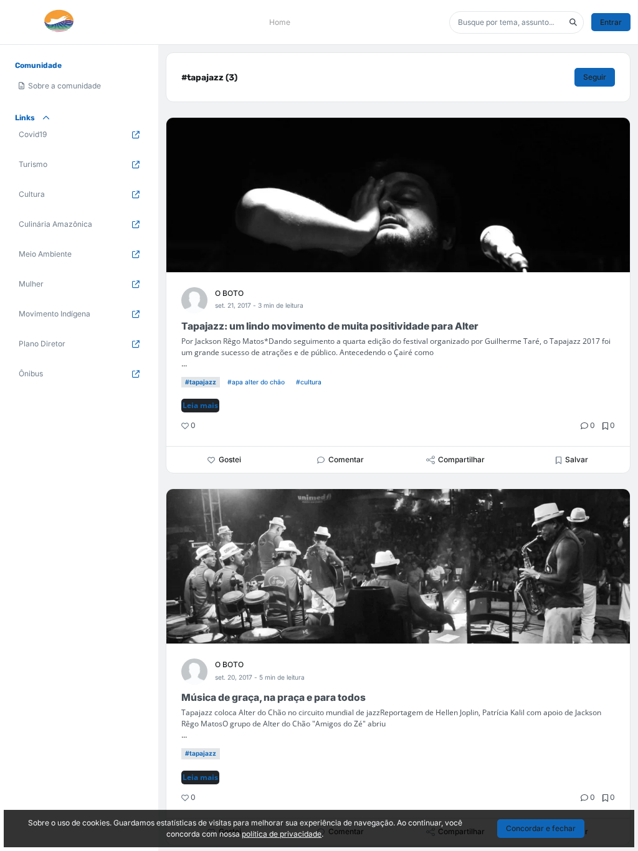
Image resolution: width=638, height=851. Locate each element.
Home (279, 22)
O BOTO (229, 293)
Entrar (611, 22)
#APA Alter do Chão (256, 382)
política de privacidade (281, 834)
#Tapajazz (200, 382)
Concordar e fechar (541, 828)
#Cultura (308, 382)
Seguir (594, 77)
